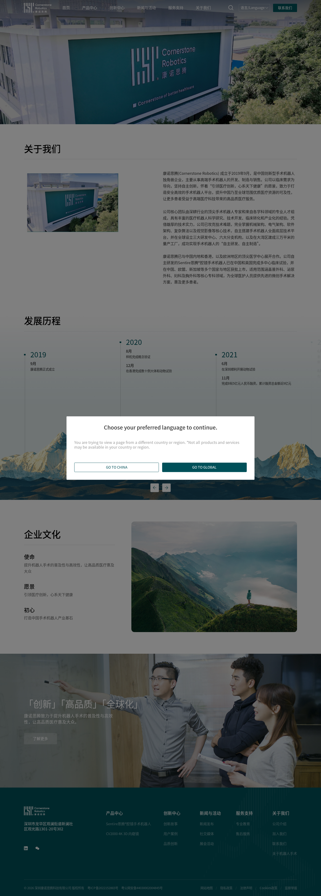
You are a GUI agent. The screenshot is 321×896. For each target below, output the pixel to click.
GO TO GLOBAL (204, 467)
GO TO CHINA (116, 467)
